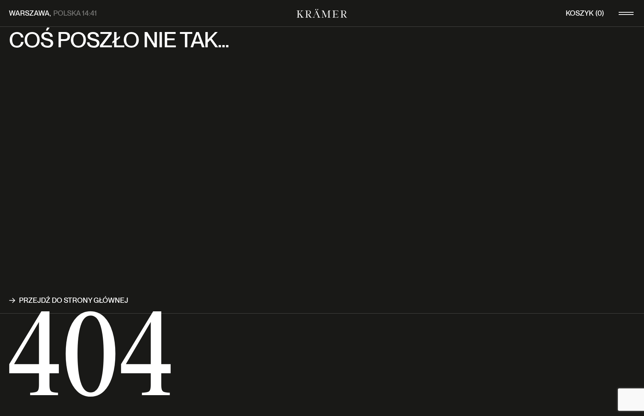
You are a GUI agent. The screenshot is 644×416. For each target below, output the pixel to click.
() (585, 13)
